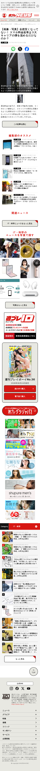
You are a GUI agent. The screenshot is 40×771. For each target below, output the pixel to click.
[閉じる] (37, 6)
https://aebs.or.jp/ (18, 704)
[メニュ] (36, 15)
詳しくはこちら (12, 9)
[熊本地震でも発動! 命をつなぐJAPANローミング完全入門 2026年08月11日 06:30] (10, 289)
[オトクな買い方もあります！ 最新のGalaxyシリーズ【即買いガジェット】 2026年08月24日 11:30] (10, 268)
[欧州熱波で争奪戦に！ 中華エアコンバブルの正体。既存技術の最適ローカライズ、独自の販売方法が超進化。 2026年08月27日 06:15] (10, 248)
